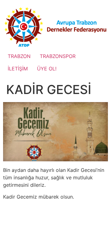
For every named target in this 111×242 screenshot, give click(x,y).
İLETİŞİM (18, 68)
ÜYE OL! (46, 68)
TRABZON (19, 56)
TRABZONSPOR (58, 56)
